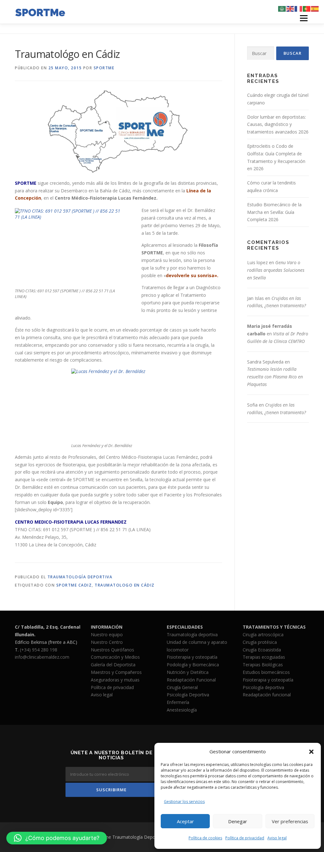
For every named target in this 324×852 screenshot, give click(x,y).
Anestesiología (182, 710)
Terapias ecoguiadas (264, 657)
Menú (303, 18)
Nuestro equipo (107, 634)
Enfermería (178, 702)
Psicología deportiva (263, 687)
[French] (299, 8)
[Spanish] (315, 8)
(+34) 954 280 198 (38, 650)
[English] (290, 8)
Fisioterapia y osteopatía (192, 657)
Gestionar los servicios (184, 801)
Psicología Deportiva (188, 695)
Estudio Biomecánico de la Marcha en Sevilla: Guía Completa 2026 (274, 212)
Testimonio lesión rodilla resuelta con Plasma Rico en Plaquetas (275, 376)
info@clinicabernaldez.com (42, 657)
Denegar (237, 821)
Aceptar (185, 821)
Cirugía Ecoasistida (262, 650)
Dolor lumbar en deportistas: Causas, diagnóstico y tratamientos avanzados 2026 (277, 124)
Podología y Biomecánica (193, 665)
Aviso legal (277, 838)
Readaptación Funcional (191, 680)
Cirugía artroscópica (263, 634)
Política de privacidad (244, 838)
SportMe (104, 68)
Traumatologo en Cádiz (125, 585)
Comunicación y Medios (115, 657)
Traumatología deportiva (192, 634)
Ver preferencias (290, 821)
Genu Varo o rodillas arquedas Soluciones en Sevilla (275, 270)
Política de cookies (205, 838)
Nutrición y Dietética (188, 672)
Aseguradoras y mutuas (115, 680)
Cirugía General (182, 687)
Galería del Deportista (113, 665)
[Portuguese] (307, 8)
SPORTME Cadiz (74, 585)
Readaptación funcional (267, 695)
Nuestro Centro (107, 642)
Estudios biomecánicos (266, 672)
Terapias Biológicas (263, 665)
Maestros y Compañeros (116, 672)
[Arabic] (282, 8)
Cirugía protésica (260, 642)
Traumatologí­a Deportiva (80, 577)
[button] (311, 752)
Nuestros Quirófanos (112, 650)
